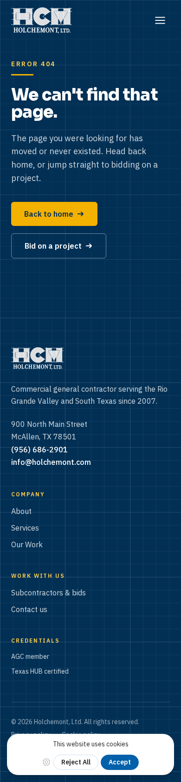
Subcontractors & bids (48, 592)
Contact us (29, 609)
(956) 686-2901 (39, 449)
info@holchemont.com (51, 462)
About (21, 511)
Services (25, 527)
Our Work (27, 544)
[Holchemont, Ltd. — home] (41, 20)
